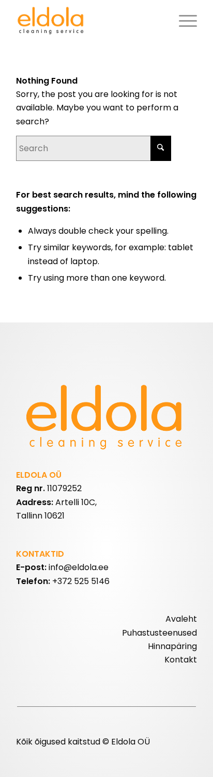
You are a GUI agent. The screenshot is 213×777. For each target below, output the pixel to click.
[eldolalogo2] (88, 20)
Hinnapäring (172, 646)
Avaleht (181, 619)
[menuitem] (183, 20)
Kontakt (180, 660)
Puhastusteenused (159, 633)
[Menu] (183, 20)
